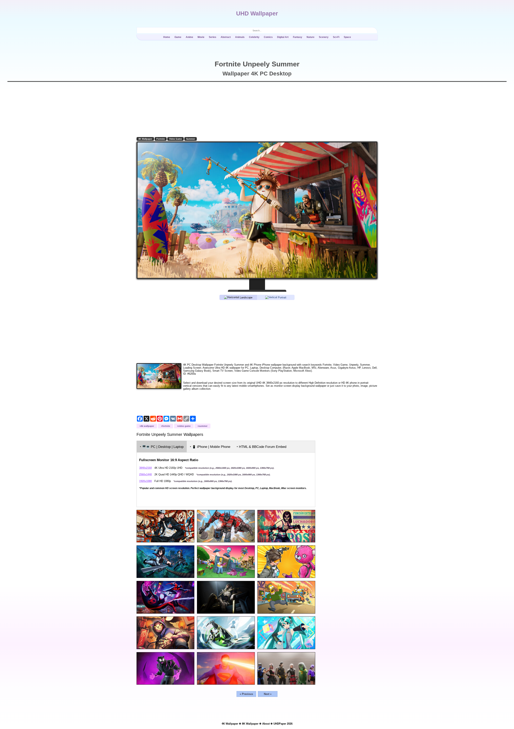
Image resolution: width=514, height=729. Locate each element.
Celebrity (254, 37)
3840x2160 (145, 467)
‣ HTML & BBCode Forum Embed (261, 447)
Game (177, 37)
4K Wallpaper (145, 139)
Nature (310, 37)
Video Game (175, 139)
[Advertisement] (257, 331)
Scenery (323, 37)
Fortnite (160, 139)
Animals (240, 37)
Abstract (226, 37)
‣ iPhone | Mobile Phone (210, 447)
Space (347, 37)
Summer (190, 139)
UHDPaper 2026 (283, 723)
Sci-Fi (336, 37)
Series (212, 37)
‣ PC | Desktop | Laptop (162, 447)
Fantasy (297, 37)
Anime (189, 37)
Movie (201, 37)
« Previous (246, 693)
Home (166, 37)
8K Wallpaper (250, 723)
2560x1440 (145, 474)
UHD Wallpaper (257, 13)
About (266, 723)
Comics (268, 37)
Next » (267, 693)
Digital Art (283, 37)
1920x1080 (145, 481)
